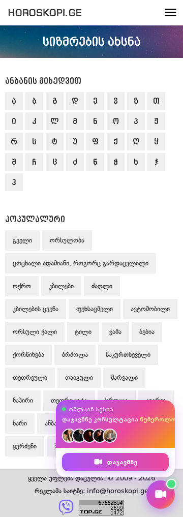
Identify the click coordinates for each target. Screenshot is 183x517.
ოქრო (22, 286)
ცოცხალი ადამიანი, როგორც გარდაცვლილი (80, 263)
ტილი (83, 332)
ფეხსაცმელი (94, 309)
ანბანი (54, 423)
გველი (22, 240)
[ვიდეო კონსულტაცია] (160, 494)
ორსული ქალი (35, 332)
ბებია (147, 332)
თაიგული (79, 377)
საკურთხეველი (128, 354)
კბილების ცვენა (35, 309)
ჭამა (115, 332)
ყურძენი (25, 446)
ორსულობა (67, 240)
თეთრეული (30, 377)
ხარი (20, 423)
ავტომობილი (150, 309)
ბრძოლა (75, 354)
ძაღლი (102, 286)
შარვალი (124, 377)
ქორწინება (28, 354)
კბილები (61, 286)
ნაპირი (23, 400)
